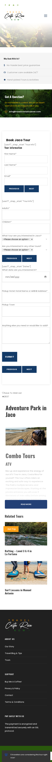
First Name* (10, 153)
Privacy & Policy (12, 688)
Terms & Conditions (14, 702)
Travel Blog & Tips (13, 653)
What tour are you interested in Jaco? (21, 235)
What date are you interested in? (19, 269)
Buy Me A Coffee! (13, 681)
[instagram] (17, 5)
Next (31, 188)
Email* (7, 176)
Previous (14, 188)
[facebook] (5, 5)
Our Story (9, 646)
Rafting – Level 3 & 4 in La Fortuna (18, 552)
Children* (7, 221)
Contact (9, 695)
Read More (26, 504)
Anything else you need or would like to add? (25, 325)
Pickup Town (8, 304)
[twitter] (9, 5)
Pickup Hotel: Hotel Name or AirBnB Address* (24, 291)
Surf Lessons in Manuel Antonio (18, 591)
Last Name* (10, 164)
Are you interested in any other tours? (21, 246)
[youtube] (13, 5)
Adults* (6, 208)
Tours (7, 660)
